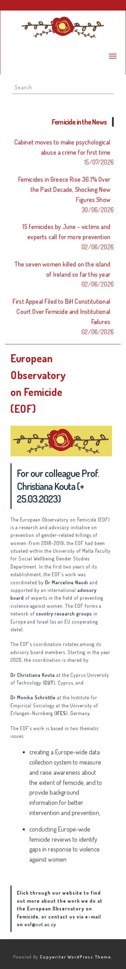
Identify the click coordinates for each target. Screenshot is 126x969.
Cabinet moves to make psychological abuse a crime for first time (62, 147)
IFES (61, 713)
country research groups (64, 614)
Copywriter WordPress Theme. (76, 957)
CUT (49, 683)
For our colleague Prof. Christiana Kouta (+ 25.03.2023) (58, 486)
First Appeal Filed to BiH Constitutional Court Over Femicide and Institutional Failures (61, 311)
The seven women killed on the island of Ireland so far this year (62, 269)
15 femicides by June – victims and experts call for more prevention (66, 232)
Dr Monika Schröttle (33, 697)
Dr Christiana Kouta (32, 675)
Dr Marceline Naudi (66, 582)
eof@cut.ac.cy (40, 924)
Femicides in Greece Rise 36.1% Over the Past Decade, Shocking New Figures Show (64, 189)
